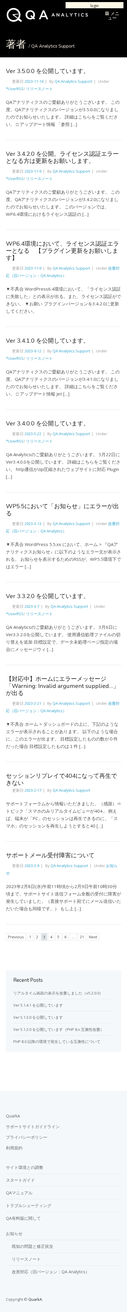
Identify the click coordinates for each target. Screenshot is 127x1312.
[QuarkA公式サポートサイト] (47, 20)
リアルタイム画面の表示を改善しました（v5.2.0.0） (58, 993)
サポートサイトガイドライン (33, 1126)
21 (82, 937)
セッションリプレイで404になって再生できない (61, 779)
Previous (16, 937)
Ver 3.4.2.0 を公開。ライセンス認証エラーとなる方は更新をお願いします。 (62, 157)
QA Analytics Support (53, 46)
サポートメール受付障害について (50, 855)
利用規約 (14, 1148)
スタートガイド (20, 1180)
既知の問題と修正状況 (32, 1246)
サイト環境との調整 (24, 1167)
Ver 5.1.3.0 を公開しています (38, 1017)
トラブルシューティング (28, 1205)
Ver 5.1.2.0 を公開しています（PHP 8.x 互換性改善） (58, 1029)
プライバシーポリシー (26, 1137)
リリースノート (39, 88)
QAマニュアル (19, 1193)
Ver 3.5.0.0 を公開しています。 (47, 71)
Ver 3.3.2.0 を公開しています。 (47, 596)
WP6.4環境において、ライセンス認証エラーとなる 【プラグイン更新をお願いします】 (62, 251)
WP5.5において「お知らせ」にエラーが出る (62, 509)
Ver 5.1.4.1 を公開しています (38, 1005)
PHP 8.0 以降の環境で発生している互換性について (56, 1041)
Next (93, 937)
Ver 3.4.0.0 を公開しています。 (47, 423)
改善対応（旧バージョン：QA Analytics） (50, 1271)
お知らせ (14, 1233)
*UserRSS (15, 88)
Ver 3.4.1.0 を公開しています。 (47, 341)
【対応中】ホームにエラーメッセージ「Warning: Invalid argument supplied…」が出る (62, 686)
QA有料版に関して (23, 1218)
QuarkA (13, 1116)
